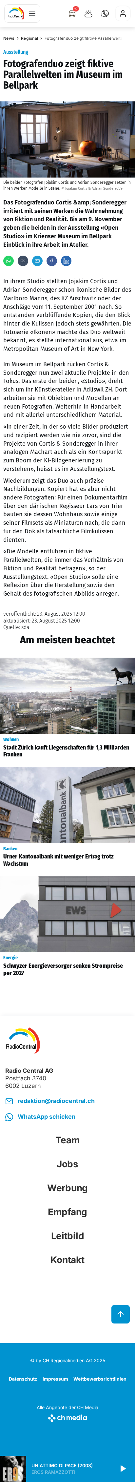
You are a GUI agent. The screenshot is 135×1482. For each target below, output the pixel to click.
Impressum (55, 1379)
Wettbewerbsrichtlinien (99, 1379)
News (8, 38)
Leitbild (67, 1235)
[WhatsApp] (8, 261)
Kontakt (67, 1259)
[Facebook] (52, 261)
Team (67, 1140)
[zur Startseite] (16, 13)
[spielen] (122, 1468)
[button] (105, 13)
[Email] (37, 261)
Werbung (67, 1188)
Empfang (67, 1211)
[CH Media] (67, 1416)
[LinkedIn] (66, 261)
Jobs (67, 1164)
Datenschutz (23, 1379)
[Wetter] (88, 13)
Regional (29, 38)
